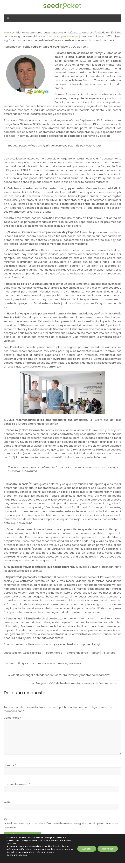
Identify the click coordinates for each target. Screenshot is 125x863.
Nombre (10, 765)
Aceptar (86, 848)
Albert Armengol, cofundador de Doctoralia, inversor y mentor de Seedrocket (59, 675)
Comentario (12, 718)
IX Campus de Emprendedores (58, 36)
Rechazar (107, 848)
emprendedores (77, 653)
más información (45, 852)
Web (7, 802)
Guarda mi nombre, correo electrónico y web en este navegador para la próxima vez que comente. (61, 825)
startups (109, 653)
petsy (96, 653)
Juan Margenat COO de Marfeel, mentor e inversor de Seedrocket (73, 683)
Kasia (11, 663)
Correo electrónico (17, 784)
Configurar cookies (17, 855)
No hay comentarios (71, 663)
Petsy (7, 32)
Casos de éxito (32, 653)
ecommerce (54, 653)
